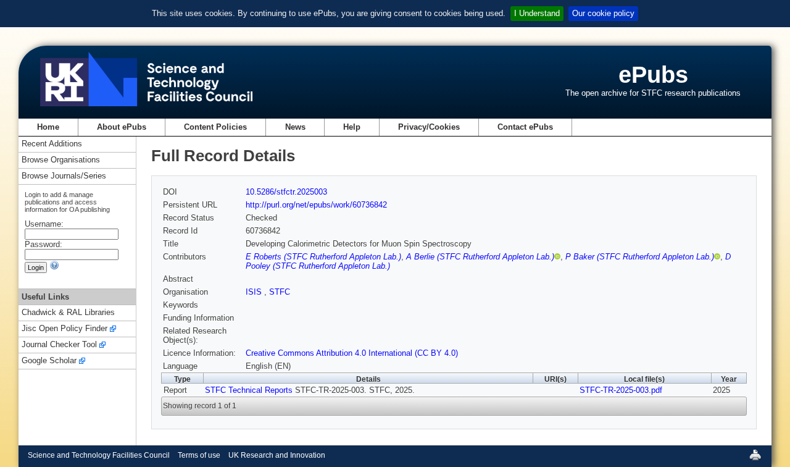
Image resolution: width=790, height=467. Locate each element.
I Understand (537, 13)
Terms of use (199, 455)
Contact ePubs (525, 127)
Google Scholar (49, 361)
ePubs (653, 74)
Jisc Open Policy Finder (64, 329)
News (295, 127)
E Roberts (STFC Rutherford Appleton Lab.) (323, 256)
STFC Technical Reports (249, 390)
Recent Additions (52, 144)
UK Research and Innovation (276, 455)
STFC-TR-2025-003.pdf (621, 390)
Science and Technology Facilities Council (99, 455)
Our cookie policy (603, 13)
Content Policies (215, 127)
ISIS (255, 292)
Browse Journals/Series (64, 176)
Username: (44, 224)
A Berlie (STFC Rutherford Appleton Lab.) (480, 256)
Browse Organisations (61, 160)
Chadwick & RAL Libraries (68, 313)
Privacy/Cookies (429, 127)
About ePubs (121, 127)
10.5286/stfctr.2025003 (286, 191)
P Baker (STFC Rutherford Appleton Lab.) (639, 256)
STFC (279, 292)
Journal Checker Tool (59, 345)
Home (48, 127)
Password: (43, 244)
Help (351, 127)
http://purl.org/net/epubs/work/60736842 (316, 204)
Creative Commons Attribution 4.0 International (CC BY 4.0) (352, 353)
